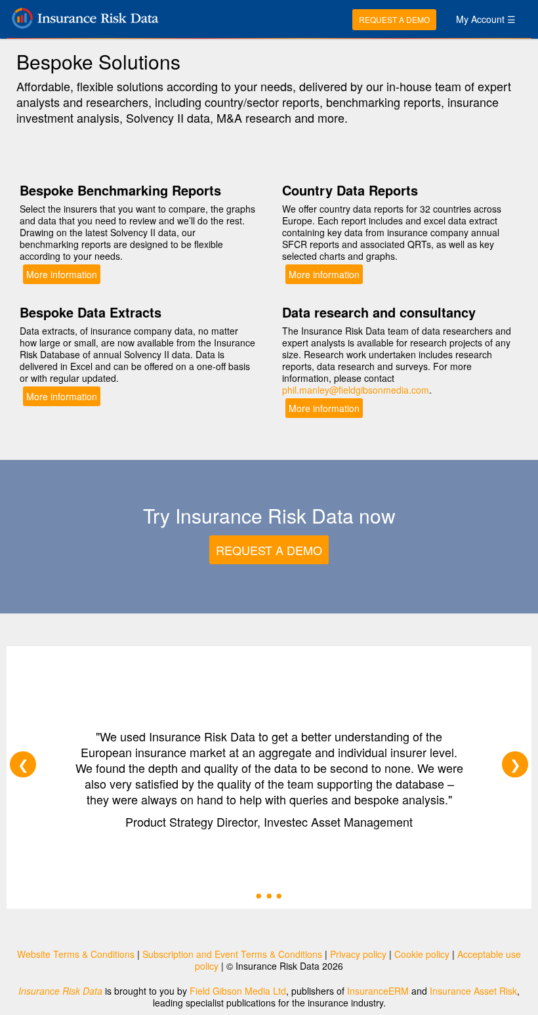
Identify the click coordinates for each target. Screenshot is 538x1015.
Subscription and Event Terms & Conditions (232, 954)
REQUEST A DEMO (394, 19)
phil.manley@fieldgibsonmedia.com (355, 389)
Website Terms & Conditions (75, 954)
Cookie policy (421, 954)
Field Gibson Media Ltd (238, 990)
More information (61, 274)
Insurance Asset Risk (473, 990)
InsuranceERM (378, 990)
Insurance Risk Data (60, 990)
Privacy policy (358, 954)
